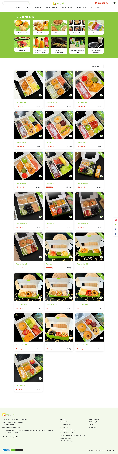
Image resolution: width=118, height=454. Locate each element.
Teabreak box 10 (82, 345)
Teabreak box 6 (51, 143)
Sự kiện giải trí (67, 8)
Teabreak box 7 (82, 143)
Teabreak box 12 (82, 183)
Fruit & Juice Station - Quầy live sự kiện (73, 435)
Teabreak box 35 (51, 264)
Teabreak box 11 (21, 345)
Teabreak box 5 (21, 143)
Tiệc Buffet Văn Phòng (68, 430)
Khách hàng (81, 8)
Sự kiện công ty (51, 8)
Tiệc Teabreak (65, 422)
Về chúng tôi (94, 422)
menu (28, 8)
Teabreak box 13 (21, 224)
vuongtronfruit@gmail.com (12, 428)
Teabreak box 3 (51, 102)
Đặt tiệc (38, 8)
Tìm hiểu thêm (96, 8)
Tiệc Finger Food (66, 424)
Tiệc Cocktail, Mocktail (68, 433)
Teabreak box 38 (21, 304)
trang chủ (19, 8)
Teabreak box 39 (51, 304)
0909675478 (8, 422)
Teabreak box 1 (21, 385)
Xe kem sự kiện (66, 438)
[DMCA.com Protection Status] (17, 450)
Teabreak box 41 (82, 304)
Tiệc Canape (65, 427)
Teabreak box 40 (51, 345)
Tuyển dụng (93, 427)
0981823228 (18, 422)
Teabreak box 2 (21, 102)
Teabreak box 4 (82, 102)
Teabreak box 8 (21, 183)
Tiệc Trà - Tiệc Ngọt (67, 441)
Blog (91, 424)
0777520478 (10, 425)
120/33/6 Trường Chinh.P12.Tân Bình (15, 419)
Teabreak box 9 (51, 183)
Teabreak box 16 (82, 224)
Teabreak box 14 (51, 224)
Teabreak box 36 (82, 264)
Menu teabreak (24, 17)
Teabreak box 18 (21, 264)
